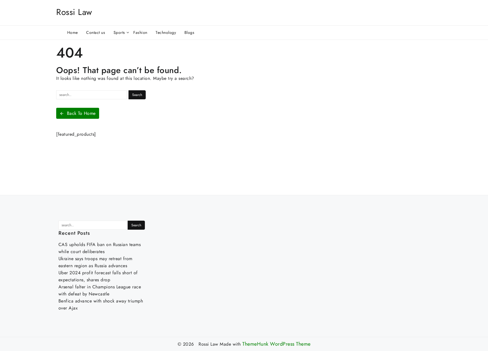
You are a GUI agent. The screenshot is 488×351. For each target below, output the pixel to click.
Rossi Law (74, 12)
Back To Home (81, 113)
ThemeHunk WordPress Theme (276, 344)
